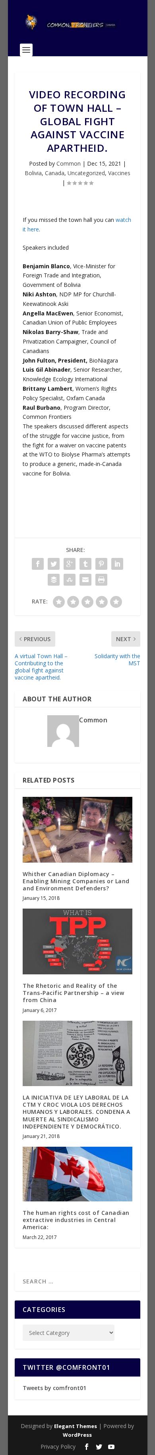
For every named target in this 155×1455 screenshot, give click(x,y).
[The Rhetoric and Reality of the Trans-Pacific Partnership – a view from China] (77, 941)
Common (68, 163)
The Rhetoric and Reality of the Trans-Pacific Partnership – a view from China (73, 993)
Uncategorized (86, 173)
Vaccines (119, 173)
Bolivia (33, 173)
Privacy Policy (58, 1446)
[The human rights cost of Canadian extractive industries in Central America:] (77, 1174)
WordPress (77, 1434)
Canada (54, 173)
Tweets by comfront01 (54, 1388)
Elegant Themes (75, 1426)
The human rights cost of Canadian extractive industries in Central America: (76, 1220)
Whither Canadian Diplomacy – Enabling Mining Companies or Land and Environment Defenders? (76, 881)
